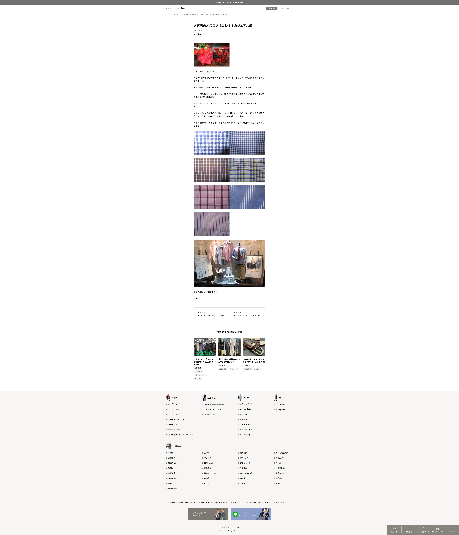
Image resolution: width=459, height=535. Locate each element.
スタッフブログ (246, 404)
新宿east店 (208, 463)
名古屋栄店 (280, 473)
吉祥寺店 (171, 473)
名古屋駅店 (172, 478)
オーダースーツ (174, 404)
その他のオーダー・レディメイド (181, 434)
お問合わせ (280, 409)
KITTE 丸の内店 (282, 453)
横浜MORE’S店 (210, 473)
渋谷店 (278, 463)
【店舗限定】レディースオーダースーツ (229, 2)
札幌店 (171, 453)
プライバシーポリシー (186, 502)
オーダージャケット (176, 414)
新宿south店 (245, 463)
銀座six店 (279, 458)
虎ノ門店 (207, 458)
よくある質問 (281, 404)
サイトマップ (279, 502)
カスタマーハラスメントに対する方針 (213, 502)
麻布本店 (243, 453)
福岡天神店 (172, 488)
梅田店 (242, 478)
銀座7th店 (172, 463)
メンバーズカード (247, 429)
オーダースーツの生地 (213, 409)
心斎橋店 (279, 478)
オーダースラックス (176, 419)
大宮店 (206, 453)
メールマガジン (246, 424)
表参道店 (207, 468)
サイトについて (237, 502)
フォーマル (172, 424)
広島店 (242, 483)
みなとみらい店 (246, 473)
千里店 (171, 483)
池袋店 (171, 468)
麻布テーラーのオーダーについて (217, 404)
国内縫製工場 (209, 414)
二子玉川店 (280, 468)
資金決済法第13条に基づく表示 (258, 502)
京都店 (206, 478)
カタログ (243, 414)
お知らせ (243, 419)
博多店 (278, 483)
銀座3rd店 (244, 458)
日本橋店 (243, 468)
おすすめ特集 (245, 409)
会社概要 (171, 502)
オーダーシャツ (174, 409)
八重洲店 (171, 458)
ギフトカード (245, 434)
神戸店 (206, 483)
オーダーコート (174, 429)
